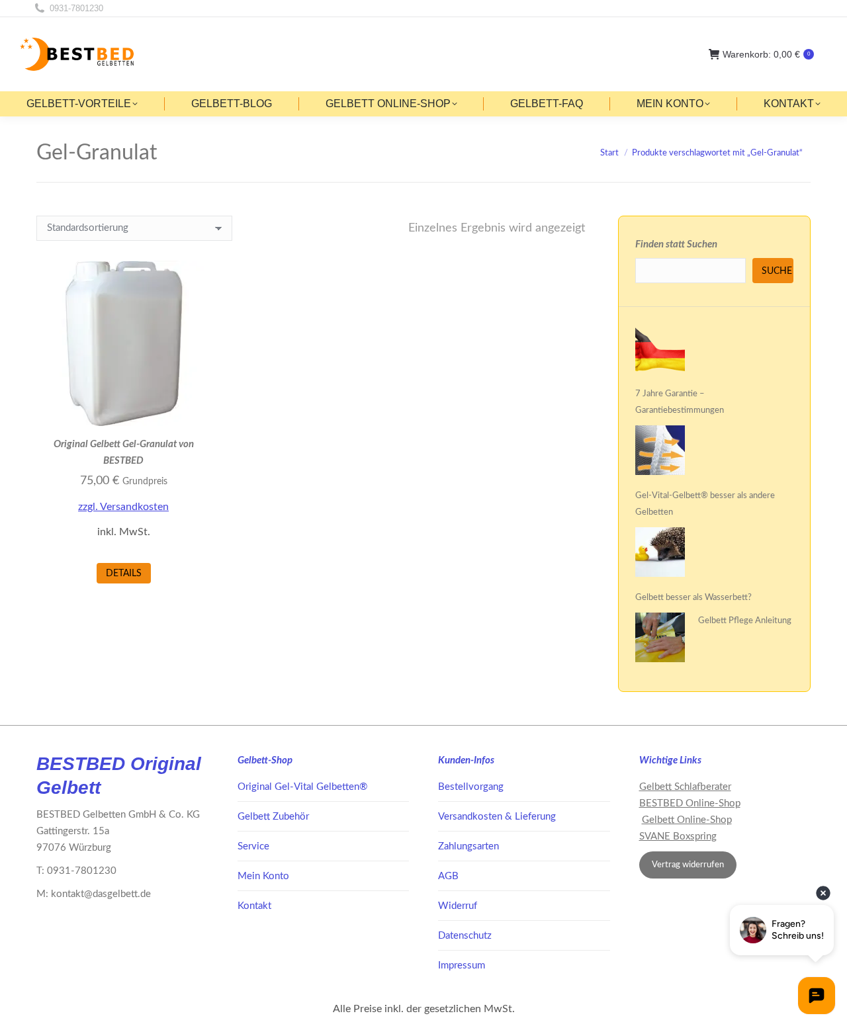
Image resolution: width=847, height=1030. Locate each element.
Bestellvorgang (471, 787)
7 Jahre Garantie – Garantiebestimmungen (679, 402)
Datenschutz (465, 936)
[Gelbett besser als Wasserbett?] (660, 555)
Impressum (461, 965)
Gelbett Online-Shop (687, 820)
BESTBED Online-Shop (689, 803)
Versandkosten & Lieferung (497, 817)
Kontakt (254, 906)
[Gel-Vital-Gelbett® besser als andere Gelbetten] (660, 453)
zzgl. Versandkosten (123, 506)
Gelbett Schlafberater (685, 787)
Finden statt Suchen (676, 244)
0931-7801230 (76, 8)
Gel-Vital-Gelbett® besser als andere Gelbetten (705, 504)
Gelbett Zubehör (273, 817)
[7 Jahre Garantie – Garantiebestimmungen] (660, 351)
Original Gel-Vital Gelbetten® (302, 787)
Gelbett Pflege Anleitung (744, 621)
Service (253, 846)
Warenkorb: (766, 54)
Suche (777, 271)
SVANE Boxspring (678, 836)
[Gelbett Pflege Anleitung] (660, 640)
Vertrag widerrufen (688, 865)
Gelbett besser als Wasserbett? (693, 597)
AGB (448, 876)
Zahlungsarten (468, 846)
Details (124, 573)
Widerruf (457, 906)
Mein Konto (263, 876)
